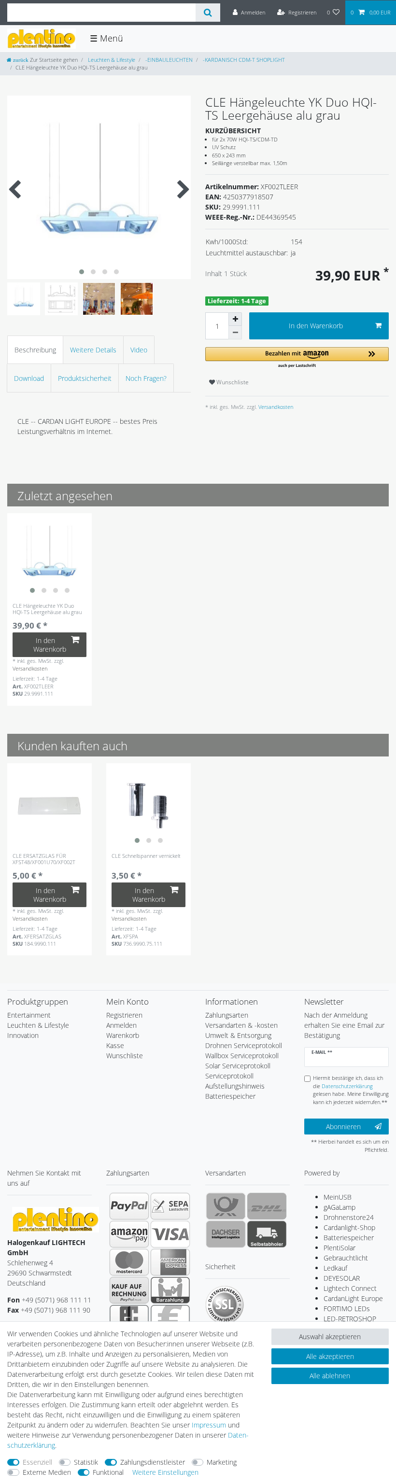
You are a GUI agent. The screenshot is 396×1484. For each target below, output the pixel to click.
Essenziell (37, 1462)
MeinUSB (338, 1197)
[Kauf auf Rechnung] (129, 1290)
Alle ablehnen (330, 1375)
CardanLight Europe (353, 1298)
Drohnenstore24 (349, 1217)
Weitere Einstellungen (165, 1472)
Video (138, 349)
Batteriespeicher (349, 1237)
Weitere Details (93, 349)
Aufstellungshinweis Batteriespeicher (235, 1091)
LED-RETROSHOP (350, 1318)
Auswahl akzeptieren (330, 1336)
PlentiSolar (339, 1247)
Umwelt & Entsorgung (238, 1035)
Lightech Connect (350, 1288)
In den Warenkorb (316, 325)
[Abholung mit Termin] (266, 1234)
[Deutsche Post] (225, 1206)
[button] (297, 358)
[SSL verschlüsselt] (224, 1305)
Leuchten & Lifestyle (110, 59)
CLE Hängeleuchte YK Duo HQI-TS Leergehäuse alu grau (47, 609)
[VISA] (170, 1234)
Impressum (209, 1424)
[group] (49, 555)
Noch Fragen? (146, 378)
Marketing (222, 1462)
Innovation (23, 1035)
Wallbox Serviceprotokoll (242, 1055)
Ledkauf (335, 1268)
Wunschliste (232, 382)
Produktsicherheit (85, 378)
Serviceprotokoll (229, 1075)
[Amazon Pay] (129, 1234)
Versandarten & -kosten (241, 1025)
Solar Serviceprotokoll (237, 1065)
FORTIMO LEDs (347, 1308)
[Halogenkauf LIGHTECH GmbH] (55, 1218)
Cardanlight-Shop (349, 1227)
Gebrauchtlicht (346, 1257)
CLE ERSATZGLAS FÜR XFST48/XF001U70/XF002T (44, 859)
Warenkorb (122, 1035)
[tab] (35, 350)
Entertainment (29, 1015)
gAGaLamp (339, 1207)
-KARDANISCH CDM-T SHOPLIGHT (243, 59)
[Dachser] (225, 1234)
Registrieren (124, 1015)
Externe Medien (47, 1472)
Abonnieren (343, 1126)
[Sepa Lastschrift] (170, 1206)
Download (29, 378)
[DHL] (266, 1206)
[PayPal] (129, 1206)
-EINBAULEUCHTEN (168, 59)
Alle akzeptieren (330, 1356)
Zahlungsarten (226, 1015)
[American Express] (170, 1262)
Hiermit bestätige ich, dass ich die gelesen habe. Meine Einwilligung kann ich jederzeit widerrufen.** (351, 1090)
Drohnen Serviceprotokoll (243, 1045)
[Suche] (208, 12)
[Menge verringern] (235, 332)
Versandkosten (275, 406)
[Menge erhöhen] (235, 319)
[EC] (129, 1318)
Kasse (115, 1045)
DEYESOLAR (342, 1278)
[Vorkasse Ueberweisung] (170, 1318)
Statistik (86, 1462)
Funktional (108, 1472)
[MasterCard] (129, 1262)
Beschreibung (35, 349)
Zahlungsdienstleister (152, 1462)
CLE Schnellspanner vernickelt (146, 856)
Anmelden (121, 1025)
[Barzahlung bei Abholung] (170, 1290)
